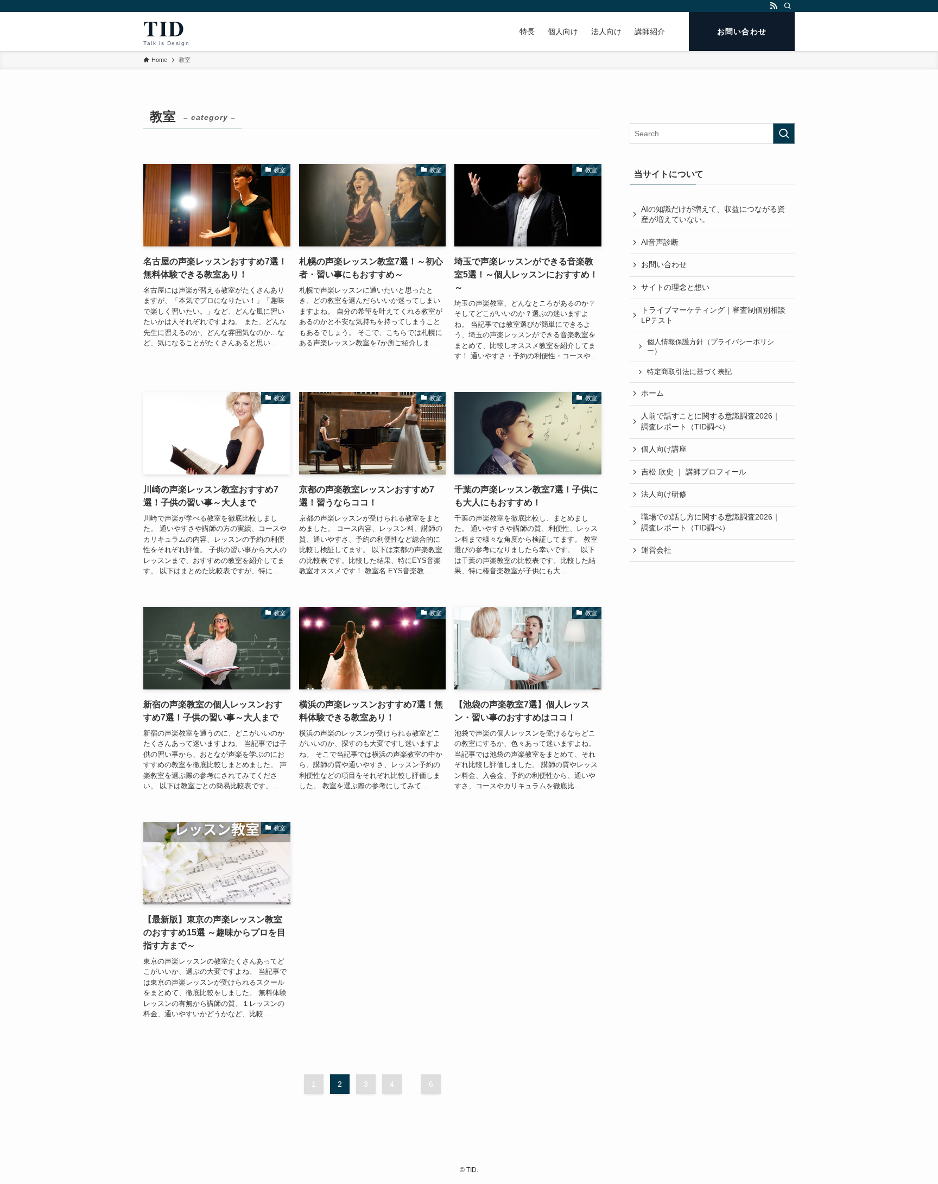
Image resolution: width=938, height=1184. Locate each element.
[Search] (788, 6)
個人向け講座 (664, 449)
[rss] (773, 6)
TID (166, 31)
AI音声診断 (660, 242)
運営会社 (656, 550)
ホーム (652, 393)
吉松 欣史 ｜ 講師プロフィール (693, 471)
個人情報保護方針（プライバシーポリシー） (710, 347)
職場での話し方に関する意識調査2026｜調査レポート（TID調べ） (710, 522)
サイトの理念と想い (675, 287)
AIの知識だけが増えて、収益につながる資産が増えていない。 (713, 214)
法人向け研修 (664, 494)
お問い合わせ (664, 264)
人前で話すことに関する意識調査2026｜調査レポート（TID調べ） (710, 421)
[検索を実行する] (784, 133)
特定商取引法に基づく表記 (689, 372)
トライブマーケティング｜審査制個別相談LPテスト (713, 315)
